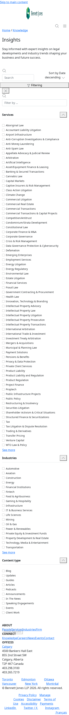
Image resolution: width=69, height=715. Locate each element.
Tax (8, 421)
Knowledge (20, 30)
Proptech (11, 389)
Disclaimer (34, 699)
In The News (13, 598)
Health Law (12, 296)
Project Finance (15, 384)
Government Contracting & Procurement (30, 292)
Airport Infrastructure (19, 134)
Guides (10, 580)
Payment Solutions (17, 352)
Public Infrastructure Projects (23, 394)
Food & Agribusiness (18, 496)
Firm (39, 629)
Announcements (15, 594)
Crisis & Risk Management (21, 241)
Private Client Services (19, 366)
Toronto (7, 679)
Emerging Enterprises (19, 255)
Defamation (13, 250)
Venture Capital (15, 440)
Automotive (12, 468)
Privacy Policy (28, 695)
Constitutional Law (17, 227)
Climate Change (15, 194)
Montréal (52, 684)
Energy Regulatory (17, 269)
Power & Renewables (18, 528)
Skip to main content (14, 2)
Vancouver (9, 684)
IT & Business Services (19, 510)
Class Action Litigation (19, 190)
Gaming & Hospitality (18, 501)
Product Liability (15, 370)
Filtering (36, 85)
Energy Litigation (16, 264)
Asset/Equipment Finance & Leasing (27, 167)
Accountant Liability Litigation (23, 130)
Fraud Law (12, 287)
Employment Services (18, 259)
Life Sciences (13, 515)
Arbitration (12, 157)
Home (6, 30)
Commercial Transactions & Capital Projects (31, 213)
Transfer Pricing (15, 435)
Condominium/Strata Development (26, 222)
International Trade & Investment (25, 333)
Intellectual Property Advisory (23, 306)
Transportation (14, 547)
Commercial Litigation (19, 199)
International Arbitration (20, 329)
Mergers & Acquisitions (20, 343)
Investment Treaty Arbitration (23, 338)
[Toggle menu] (65, 26)
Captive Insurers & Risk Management (28, 185)
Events (10, 608)
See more (8, 450)
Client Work (12, 612)
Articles (10, 584)
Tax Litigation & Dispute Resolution (26, 426)
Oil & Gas (11, 524)
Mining (10, 519)
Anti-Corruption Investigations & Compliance (32, 139)
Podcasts (11, 589)
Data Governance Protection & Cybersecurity (32, 245)
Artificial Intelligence (18, 162)
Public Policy (13, 398)
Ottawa (49, 679)
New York (31, 684)
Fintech (10, 491)
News (31, 638)
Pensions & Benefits (17, 357)
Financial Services (16, 282)
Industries (29, 629)
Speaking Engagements (20, 603)
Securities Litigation (17, 408)
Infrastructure (14, 505)
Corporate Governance (19, 236)
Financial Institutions (18, 487)
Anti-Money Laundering (20, 144)
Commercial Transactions (21, 208)
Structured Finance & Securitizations (27, 417)
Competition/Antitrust (19, 218)
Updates (11, 575)
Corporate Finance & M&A (21, 232)
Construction (13, 478)
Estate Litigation (15, 278)
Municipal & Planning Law (21, 347)
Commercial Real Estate (20, 204)
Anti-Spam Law (15, 148)
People (6, 629)
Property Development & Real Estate (27, 538)
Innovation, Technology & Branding (27, 301)
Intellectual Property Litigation (24, 315)
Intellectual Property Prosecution (25, 320)
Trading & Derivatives (18, 431)
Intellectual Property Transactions (26, 324)
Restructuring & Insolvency (22, 403)
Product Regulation (17, 380)
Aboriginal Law (15, 125)
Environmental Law (17, 273)
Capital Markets (15, 181)
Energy (10, 482)
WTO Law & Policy (16, 445)
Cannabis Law (14, 176)
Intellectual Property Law (20, 310)
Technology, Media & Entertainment (27, 542)
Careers (22, 638)
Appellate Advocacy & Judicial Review (28, 153)
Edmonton (28, 679)
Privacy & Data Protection (21, 361)
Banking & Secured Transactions (25, 171)
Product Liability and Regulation (25, 375)
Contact (49, 638)
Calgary (7, 647)
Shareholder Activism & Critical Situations (30, 412)
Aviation (10, 473)
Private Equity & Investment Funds (26, 533)
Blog (8, 570)
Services (16, 629)
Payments (46, 704)
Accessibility (29, 704)
